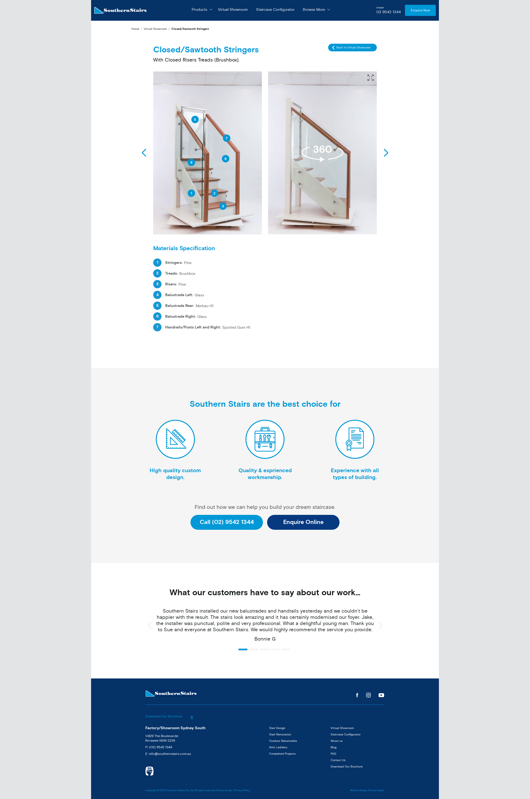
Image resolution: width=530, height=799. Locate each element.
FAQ (333, 754)
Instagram (368, 695)
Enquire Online (303, 522)
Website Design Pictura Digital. (367, 790)
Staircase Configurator (275, 9)
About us (337, 741)
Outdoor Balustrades (283, 741)
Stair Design (277, 728)
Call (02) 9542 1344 (227, 522)
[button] (370, 77)
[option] (265, 627)
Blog (333, 747)
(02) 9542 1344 (160, 747)
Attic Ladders (278, 747)
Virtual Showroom (233, 9)
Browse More (314, 9)
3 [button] (264, 649)
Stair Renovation (280, 734)
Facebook (357, 695)
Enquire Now (420, 10)
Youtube (381, 695)
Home (135, 29)
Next (144, 153)
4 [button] (275, 649)
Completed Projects (282, 754)
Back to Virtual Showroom (353, 47)
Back (386, 153)
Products (199, 9)
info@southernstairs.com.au (170, 754)
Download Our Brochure (164, 716)
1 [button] (242, 649)
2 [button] (253, 649)
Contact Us (338, 760)
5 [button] (286, 649)
